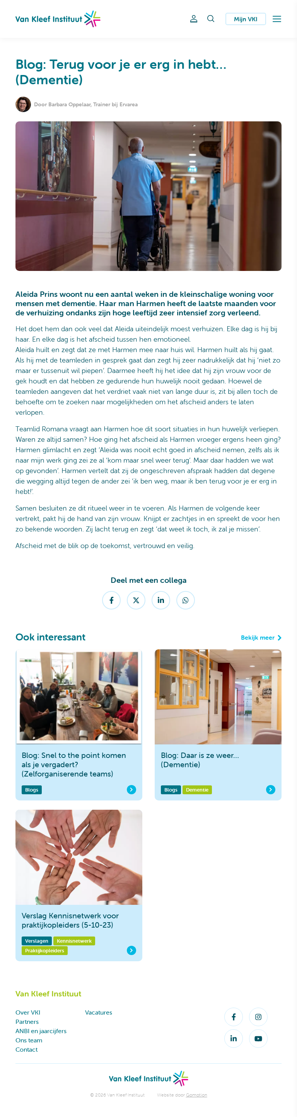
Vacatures (98, 1012)
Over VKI (27, 1012)
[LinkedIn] (161, 600)
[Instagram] (258, 1017)
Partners (27, 1021)
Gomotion (196, 1095)
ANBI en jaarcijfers (41, 1031)
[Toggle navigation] (277, 19)
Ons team (28, 1040)
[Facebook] (111, 600)
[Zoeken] (211, 19)
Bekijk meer (258, 637)
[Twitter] (136, 600)
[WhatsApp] (185, 600)
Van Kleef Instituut (58, 19)
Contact (26, 1049)
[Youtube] (258, 1038)
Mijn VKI (246, 19)
